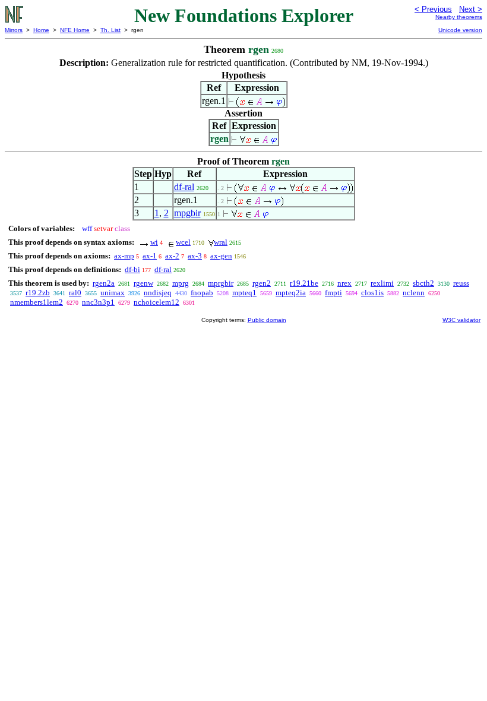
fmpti (333, 292)
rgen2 (261, 283)
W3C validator (461, 320)
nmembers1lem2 (36, 302)
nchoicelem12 (156, 302)
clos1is (372, 292)
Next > (470, 9)
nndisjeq (158, 292)
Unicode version (460, 30)
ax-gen (221, 255)
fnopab (202, 292)
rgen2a (104, 283)
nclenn (414, 292)
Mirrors (14, 30)
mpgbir (187, 213)
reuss (461, 283)
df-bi (132, 269)
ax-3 (195, 255)
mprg (180, 283)
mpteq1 (244, 292)
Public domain (267, 320)
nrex (344, 283)
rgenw (143, 283)
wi (154, 242)
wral (220, 242)
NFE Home (75, 30)
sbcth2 (423, 283)
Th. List (110, 30)
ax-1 (150, 255)
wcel (183, 242)
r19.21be (304, 283)
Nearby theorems (458, 17)
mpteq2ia (291, 292)
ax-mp (124, 255)
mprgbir (220, 283)
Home (41, 30)
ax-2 (172, 255)
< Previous (433, 9)
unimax (112, 292)
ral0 (75, 292)
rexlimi (382, 283)
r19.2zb (38, 292)
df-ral (184, 187)
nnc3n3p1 (98, 302)
